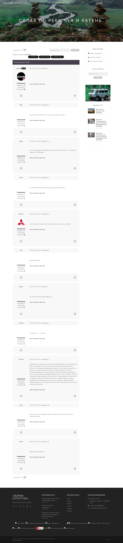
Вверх (108, 539)
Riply (21, 105)
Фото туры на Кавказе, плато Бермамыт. (100, 110)
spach (21, 405)
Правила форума (95, 57)
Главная (37, 36)
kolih (21, 250)
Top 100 (46, 528)
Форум (44, 36)
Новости (69, 503)
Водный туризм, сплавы (55, 36)
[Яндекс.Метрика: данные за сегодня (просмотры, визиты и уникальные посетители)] (69, 528)
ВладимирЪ (28, 54)
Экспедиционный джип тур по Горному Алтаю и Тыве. (50, 499)
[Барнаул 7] (68, 523)
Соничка (21, 359)
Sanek (21, 177)
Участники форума (96, 61)
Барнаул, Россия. (95, 498)
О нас (68, 498)
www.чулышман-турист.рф (37, 84)
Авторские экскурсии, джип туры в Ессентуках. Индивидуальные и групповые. (101, 136)
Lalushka (21, 323)
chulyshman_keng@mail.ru (97, 505)
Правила (69, 508)
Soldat (21, 441)
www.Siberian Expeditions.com (98, 508)
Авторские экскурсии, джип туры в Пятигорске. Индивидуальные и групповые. (101, 123)
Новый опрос (58, 56)
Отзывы (69, 506)
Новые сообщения (95, 53)
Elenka (21, 141)
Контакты (69, 511)
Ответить (33, 56)
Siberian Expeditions (17, 3)
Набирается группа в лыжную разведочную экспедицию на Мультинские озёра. (50, 514)
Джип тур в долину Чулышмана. (47, 506)
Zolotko (21, 286)
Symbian (21, 214)
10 (48, 405)
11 (48, 441)
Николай (20, 68)
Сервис (69, 501)
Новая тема (45, 56)
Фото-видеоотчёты (69, 36)
